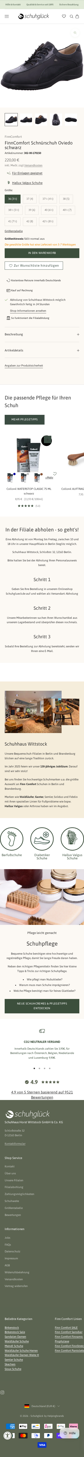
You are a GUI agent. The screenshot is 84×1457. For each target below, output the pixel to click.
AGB (7, 1265)
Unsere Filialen (14, 1180)
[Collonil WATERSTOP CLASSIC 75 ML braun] (37, 477)
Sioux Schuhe (13, 1369)
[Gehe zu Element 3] (41, 119)
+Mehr (49, 477)
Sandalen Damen (15, 1336)
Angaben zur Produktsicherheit (24, 365)
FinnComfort (13, 136)
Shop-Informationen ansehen (28, 310)
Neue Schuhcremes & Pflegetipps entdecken (42, 1006)
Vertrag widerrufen (16, 1286)
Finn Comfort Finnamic (69, 1336)
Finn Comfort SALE (66, 1327)
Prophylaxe (62, 1341)
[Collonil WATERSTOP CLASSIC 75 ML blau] (10, 477)
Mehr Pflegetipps (24, 419)
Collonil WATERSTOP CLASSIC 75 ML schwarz (29, 491)
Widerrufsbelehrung (17, 1272)
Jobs (7, 1237)
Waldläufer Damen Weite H (22, 1355)
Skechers (10, 1364)
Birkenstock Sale (15, 1332)
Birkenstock (12, 1327)
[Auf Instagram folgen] (2, 1392)
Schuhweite (12, 1201)
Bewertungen (13, 1215)
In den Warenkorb (42, 253)
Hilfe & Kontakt (13, 4)
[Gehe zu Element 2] (26, 119)
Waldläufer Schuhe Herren (21, 1350)
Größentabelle (14, 231)
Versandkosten (33, 165)
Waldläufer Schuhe (17, 1341)
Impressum (11, 1258)
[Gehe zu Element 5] (70, 119)
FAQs (8, 1244)
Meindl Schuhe (14, 1346)
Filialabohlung (14, 1187)
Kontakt (9, 1166)
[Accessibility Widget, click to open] (7, 1435)
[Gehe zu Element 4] (56, 119)
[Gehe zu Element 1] (11, 119)
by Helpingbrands (54, 1415)
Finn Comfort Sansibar (68, 1332)
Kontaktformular (15, 1143)
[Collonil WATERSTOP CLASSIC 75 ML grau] (23, 477)
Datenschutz (12, 1251)
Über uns (10, 1173)
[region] (42, 1044)
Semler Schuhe (14, 1359)
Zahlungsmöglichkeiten (19, 1194)
